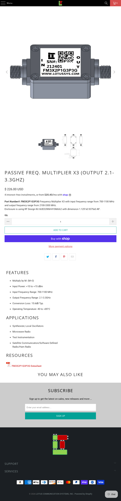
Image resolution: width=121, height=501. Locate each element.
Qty (6, 215)
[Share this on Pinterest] (64, 256)
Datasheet (36, 366)
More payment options (60, 246)
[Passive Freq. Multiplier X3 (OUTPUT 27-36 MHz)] (30, 366)
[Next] (114, 72)
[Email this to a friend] (72, 256)
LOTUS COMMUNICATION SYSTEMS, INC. (55, 494)
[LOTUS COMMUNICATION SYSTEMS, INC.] (60, 3)
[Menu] (1, 3)
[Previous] (6, 72)
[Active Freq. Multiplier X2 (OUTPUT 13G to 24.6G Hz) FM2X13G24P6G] (8, 366)
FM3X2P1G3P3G (21, 366)
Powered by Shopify (83, 494)
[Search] (106, 3)
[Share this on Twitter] (47, 256)
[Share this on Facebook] (55, 256)
